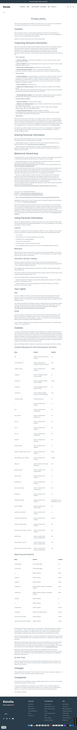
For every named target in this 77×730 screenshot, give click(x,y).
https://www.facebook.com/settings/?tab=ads (32, 193)
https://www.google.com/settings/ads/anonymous (31, 194)
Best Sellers (43, 6)
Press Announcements (50, 713)
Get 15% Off (31, 715)
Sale (49, 6)
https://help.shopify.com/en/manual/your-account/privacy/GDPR (29, 308)
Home (4, 12)
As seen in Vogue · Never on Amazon (38, 1)
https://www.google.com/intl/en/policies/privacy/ (26, 164)
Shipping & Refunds (67, 711)
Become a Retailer (49, 720)
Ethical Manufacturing (50, 708)
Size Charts (65, 706)
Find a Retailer (48, 717)
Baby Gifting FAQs (67, 708)
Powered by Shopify (14, 725)
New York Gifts (35, 6)
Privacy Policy (66, 715)
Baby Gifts (30, 704)
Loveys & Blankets (32, 711)
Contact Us (65, 720)
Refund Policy (66, 713)
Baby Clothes (31, 708)
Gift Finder (22, 6)
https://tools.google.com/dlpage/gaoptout (24, 166)
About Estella (48, 704)
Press (46, 711)
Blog (46, 715)
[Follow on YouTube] (13, 718)
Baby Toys (30, 706)
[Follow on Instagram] (7, 718)
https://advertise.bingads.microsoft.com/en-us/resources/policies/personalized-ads (39, 197)
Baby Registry (66, 704)
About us (53, 6)
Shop (28, 6)
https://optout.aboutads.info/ (30, 201)
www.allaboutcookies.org (51, 646)
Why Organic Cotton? (50, 706)
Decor (29, 713)
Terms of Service (67, 717)
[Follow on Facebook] (4, 718)
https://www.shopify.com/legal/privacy (36, 144)
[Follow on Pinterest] (10, 718)
